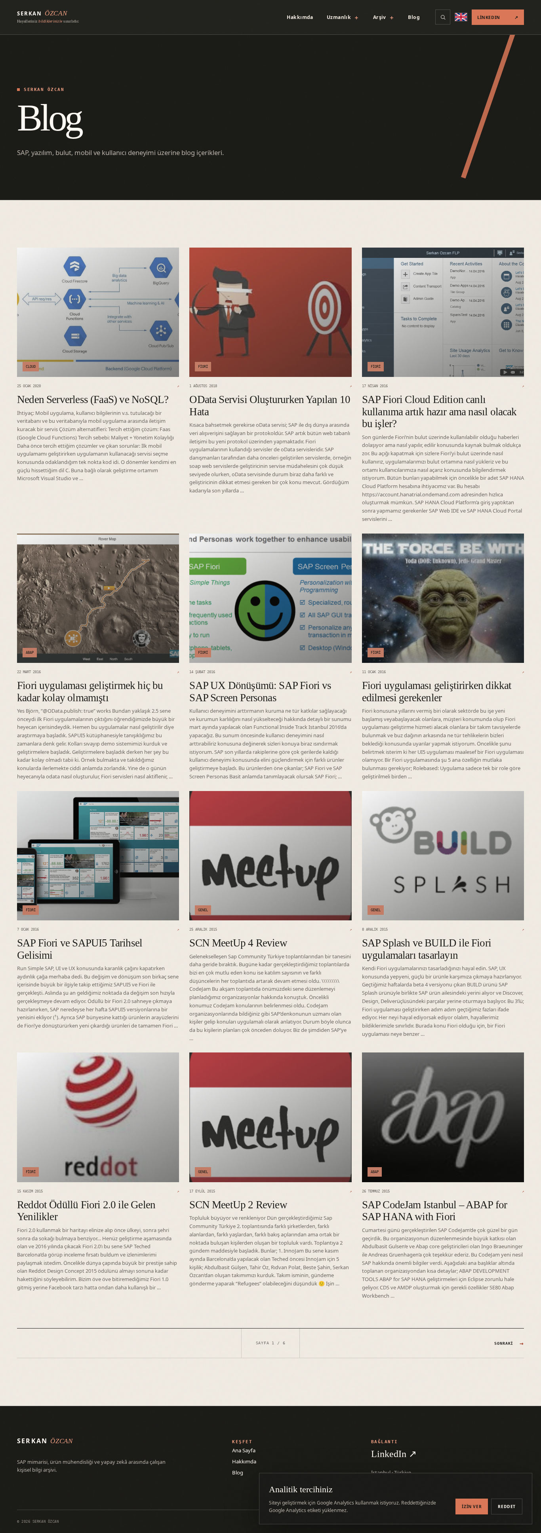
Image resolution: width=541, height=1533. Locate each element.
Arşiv (384, 17)
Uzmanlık (343, 17)
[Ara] (442, 17)
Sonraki (509, 1343)
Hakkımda (300, 17)
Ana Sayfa (243, 1450)
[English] (461, 17)
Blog (414, 17)
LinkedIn (497, 17)
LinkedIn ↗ (394, 1454)
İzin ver (472, 1506)
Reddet (507, 1506)
